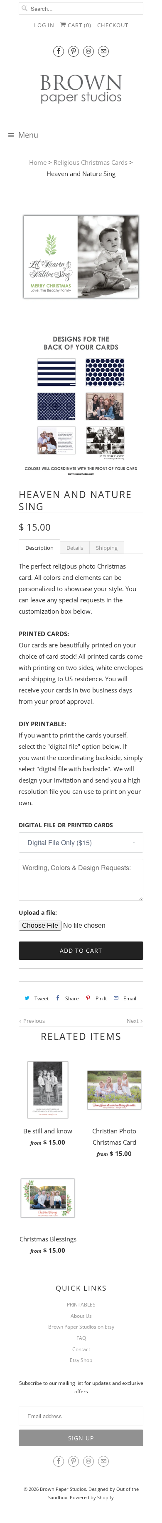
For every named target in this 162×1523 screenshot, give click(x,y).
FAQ (81, 1338)
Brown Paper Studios (63, 1489)
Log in (44, 25)
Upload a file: (38, 912)
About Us (81, 1315)
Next (133, 1021)
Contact (81, 1349)
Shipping (107, 547)
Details (74, 547)
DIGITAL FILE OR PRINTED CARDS (66, 825)
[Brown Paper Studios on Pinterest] (73, 51)
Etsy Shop (81, 1360)
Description (39, 547)
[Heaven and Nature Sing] (81, 258)
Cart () (78, 25)
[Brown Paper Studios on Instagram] (88, 51)
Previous (33, 1021)
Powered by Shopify (92, 1497)
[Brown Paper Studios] (81, 91)
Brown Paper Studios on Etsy (81, 1326)
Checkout (112, 25)
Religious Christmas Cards (91, 162)
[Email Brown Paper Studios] (103, 51)
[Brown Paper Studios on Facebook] (58, 51)
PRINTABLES (81, 1304)
